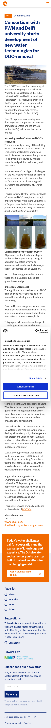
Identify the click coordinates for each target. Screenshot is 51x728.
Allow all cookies (25, 386)
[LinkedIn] (34, 717)
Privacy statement (13, 723)
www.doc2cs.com (14, 522)
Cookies (27, 723)
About (11, 595)
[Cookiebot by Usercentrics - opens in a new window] (36, 331)
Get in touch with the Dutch (20, 573)
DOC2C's (26, 510)
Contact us (14, 643)
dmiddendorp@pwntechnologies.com (24, 525)
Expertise (13, 600)
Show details (35, 378)
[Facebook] (29, 717)
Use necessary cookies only (25, 395)
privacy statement (17, 705)
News (11, 605)
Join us (12, 610)
